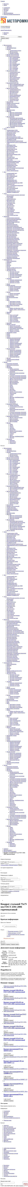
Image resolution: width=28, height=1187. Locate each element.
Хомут (11, 396)
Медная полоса (13, 93)
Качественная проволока (13, 232)
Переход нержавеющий (16, 327)
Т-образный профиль (12, 105)
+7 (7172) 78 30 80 (5, 27)
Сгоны (8, 336)
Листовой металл (8, 1132)
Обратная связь (7, 1120)
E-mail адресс (4, 861)
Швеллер (9, 111)
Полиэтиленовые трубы (13, 162)
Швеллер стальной (14, 115)
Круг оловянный (14, 65)
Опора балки (13, 393)
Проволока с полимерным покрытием (16, 250)
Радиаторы (6, 1172)
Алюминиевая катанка (15, 50)
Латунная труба (11, 150)
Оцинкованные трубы (12, 158)
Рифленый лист (11, 184)
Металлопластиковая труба (13, 154)
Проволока (6, 1135)
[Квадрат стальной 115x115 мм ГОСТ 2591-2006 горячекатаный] (15, 1035)
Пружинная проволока (12, 246)
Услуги (5, 11)
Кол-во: (2, 942)
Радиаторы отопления (12, 363)
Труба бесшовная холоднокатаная (15, 168)
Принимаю (10, 891)
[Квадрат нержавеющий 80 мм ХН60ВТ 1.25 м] (15, 1080)
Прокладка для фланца (15, 350)
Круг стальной (13, 66)
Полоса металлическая (9, 1133)
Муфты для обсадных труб (16, 308)
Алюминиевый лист (12, 173)
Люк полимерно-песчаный (16, 85)
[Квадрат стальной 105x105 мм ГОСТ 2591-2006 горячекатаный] (15, 999)
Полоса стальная (14, 97)
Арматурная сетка (11, 199)
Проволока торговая (12, 253)
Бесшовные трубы (11, 132)
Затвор (8, 284)
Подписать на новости (8, 881)
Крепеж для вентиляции (16, 391)
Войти (5, 5)
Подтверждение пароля (7, 889)
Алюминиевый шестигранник (17, 119)
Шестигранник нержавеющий (17, 123)
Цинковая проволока (12, 257)
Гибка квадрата (14, 933)
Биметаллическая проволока (14, 219)
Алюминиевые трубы (12, 130)
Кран (8, 298)
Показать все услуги (9, 938)
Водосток (6, 1166)
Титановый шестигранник (16, 126)
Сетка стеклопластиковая (13, 212)
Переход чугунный (14, 331)
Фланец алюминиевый (15, 351)
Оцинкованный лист (12, 181)
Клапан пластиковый (15, 288)
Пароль (3, 863)
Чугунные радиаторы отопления (18, 377)
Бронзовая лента (14, 73)
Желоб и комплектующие (16, 379)
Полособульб (10, 101)
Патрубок (9, 323)
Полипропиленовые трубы (13, 161)
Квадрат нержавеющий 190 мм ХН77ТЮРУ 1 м (14, 1061)
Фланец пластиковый (15, 354)
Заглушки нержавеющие (16, 274)
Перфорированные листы (13, 190)
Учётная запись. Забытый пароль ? (9, 865)
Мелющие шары (11, 110)
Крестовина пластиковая (16, 304)
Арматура (9, 46)
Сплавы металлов (11, 104)
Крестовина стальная (15, 301)
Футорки (9, 360)
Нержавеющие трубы (12, 165)
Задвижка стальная (14, 281)
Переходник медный (15, 325)
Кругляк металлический (13, 56)
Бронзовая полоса (14, 91)
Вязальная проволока (12, 224)
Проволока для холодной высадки (15, 230)
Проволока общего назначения (14, 243)
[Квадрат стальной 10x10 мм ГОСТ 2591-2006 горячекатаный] (15, 1011)
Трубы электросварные (12, 170)
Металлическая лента (12, 70)
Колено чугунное (14, 294)
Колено (8, 292)
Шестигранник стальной (16, 124)
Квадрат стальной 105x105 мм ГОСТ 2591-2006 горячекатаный (14, 1003)
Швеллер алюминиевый (16, 112)
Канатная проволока (12, 231)
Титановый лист (11, 186)
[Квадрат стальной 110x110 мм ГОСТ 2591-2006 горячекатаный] (15, 1023)
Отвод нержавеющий (15, 317)
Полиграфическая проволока (14, 244)
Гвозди (11, 386)
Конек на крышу (14, 381)
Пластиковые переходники (16, 328)
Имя (2, 878)
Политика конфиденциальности (12, 14)
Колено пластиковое (15, 293)
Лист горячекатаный (12, 176)
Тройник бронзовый (15, 339)
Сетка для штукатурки (12, 215)
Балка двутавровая (8, 1126)
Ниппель (9, 312)
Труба (5, 1137)
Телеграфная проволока (13, 251)
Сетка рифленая (11, 209)
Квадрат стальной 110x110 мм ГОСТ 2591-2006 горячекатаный (14, 1027)
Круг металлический (9, 1129)
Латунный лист (10, 177)
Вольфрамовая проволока (13, 222)
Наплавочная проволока (13, 238)
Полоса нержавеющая (15, 95)
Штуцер (9, 358)
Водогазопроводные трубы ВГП (15, 138)
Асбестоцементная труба (13, 131)
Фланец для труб (11, 348)
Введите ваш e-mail (5, 1181)
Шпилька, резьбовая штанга (17, 397)
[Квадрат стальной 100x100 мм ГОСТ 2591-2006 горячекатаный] (15, 987)
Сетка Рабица (10, 208)
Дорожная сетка (11, 201)
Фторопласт (13, 402)
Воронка (9, 265)
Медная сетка (10, 207)
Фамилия (3, 879)
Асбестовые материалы (10, 1148)
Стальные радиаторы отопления (18, 375)
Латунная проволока (12, 235)
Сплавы (6, 1154)
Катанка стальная (14, 53)
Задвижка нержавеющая (16, 280)
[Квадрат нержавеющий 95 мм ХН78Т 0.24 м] (15, 1046)
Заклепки (12, 389)
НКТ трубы (9, 155)
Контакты (6, 3)
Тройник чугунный (14, 347)
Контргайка (13, 390)
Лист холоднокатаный (12, 188)
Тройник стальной (14, 346)
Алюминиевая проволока (13, 217)
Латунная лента (14, 74)
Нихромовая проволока (13, 242)
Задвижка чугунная (14, 282)
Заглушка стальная (14, 277)
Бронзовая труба (11, 134)
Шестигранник (10, 116)
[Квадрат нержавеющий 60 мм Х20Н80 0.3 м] (15, 1068)
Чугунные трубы (11, 169)
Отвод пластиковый (15, 321)
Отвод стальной (14, 319)
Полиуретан (13, 401)
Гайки (11, 385)
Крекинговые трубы (12, 149)
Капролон (12, 400)
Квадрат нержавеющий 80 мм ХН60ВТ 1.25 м (13, 1084)
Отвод (8, 313)
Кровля (5, 1168)
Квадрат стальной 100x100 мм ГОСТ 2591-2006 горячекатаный (14, 991)
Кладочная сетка (11, 203)
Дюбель (12, 387)
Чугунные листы (11, 189)
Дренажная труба (11, 145)
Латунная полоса (14, 92)
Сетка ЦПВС (10, 197)
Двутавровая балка (11, 47)
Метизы (9, 366)
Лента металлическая (9, 1130)
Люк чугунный (13, 87)
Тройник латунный (14, 340)
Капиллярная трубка (12, 146)
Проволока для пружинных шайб (15, 228)
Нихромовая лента (14, 79)
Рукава (8, 335)
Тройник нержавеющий (16, 343)
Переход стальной (14, 329)
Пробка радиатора (14, 369)
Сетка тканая (10, 213)
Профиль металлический (13, 103)
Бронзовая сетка (11, 200)
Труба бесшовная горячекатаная (15, 141)
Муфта (8, 307)
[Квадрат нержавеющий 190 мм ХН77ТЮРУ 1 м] (15, 1058)
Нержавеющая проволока (13, 239)
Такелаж (6, 1174)
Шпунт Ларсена (11, 127)
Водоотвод (6, 1165)
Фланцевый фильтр (14, 356)
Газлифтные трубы (11, 139)
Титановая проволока (12, 254)
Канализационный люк (13, 83)
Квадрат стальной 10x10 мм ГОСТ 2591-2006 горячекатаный (15, 1015)
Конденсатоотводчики (12, 297)
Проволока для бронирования (14, 227)
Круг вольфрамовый (15, 60)
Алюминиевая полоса (15, 89)
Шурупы (12, 398)
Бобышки (9, 262)
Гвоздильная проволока (13, 226)
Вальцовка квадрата (15, 931)
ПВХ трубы (10, 159)
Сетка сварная (10, 211)
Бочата (8, 263)
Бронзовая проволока (12, 220)
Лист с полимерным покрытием (15, 185)
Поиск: (2, 36)
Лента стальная (13, 80)
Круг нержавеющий (15, 64)
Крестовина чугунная (15, 302)
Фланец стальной (14, 355)
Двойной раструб (11, 269)
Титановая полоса (14, 99)
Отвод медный (13, 316)
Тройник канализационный (14, 338)
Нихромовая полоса (15, 96)
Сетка (5, 1136)
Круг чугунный (14, 69)
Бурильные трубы (11, 135)
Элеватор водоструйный (13, 359)
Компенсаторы (10, 296)
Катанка (9, 49)
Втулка (8, 266)
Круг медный (13, 62)
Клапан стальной (14, 289)
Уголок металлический (12, 107)
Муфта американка (11, 261)
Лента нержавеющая (15, 77)
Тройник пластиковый (15, 344)
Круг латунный (13, 61)
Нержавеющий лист (12, 180)
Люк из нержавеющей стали (17, 84)
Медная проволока (11, 236)
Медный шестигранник (16, 122)
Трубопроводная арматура (10, 1176)
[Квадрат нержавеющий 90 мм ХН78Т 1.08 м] (15, 1091)
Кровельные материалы (13, 365)
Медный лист (10, 178)
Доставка (6, 10)
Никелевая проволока (12, 240)
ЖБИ (5, 1149)
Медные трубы (10, 153)
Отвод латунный (14, 315)
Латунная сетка (10, 205)
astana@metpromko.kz (6, 30)
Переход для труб (11, 324)
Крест (8, 300)
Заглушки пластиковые (15, 275)
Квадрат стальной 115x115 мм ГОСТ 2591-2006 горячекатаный (14, 1039)
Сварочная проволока (12, 247)
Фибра (8, 108)
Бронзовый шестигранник (16, 118)
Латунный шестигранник (16, 120)
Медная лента (13, 76)
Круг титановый (14, 68)
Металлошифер (13, 383)
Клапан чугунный (14, 290)
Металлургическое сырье (10, 1150)
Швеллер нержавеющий (16, 114)
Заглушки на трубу (11, 270)
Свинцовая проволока (12, 248)
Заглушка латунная (14, 271)
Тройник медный (14, 342)
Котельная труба (11, 147)
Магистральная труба (12, 151)
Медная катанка (14, 52)
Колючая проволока (12, 234)
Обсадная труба (11, 157)
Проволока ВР (10, 223)
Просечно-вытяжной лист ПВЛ (15, 182)
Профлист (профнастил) (13, 192)
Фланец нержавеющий (15, 352)
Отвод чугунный (14, 320)
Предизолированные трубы (14, 137)
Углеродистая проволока (13, 255)
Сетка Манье (10, 204)
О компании (7, 7)
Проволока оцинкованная (13, 258)
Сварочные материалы (9, 1169)
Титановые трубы (11, 166)
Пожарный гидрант (12, 332)
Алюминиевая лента (15, 72)
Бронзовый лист (11, 174)
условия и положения (13, 891)
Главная (3, 1)
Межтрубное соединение (13, 305)
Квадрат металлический (13, 54)
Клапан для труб (11, 285)
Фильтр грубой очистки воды (14, 267)
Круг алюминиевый (15, 57)
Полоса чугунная (14, 100)
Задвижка (9, 278)
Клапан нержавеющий (15, 286)
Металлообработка (8, 13)
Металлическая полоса (12, 88)
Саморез (12, 394)
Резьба (8, 333)
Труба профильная (8, 1139)
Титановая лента (14, 81)
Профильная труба (11, 164)
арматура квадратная (10, 926)
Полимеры (9, 367)
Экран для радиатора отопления (18, 378)
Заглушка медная (14, 273)
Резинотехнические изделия (11, 1153)
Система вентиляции (9, 1173)
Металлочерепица (14, 382)
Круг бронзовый (14, 58)
